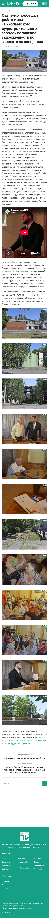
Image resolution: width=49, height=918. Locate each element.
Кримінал (6, 865)
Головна (4, 11)
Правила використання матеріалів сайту (16, 908)
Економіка (6, 862)
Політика (37, 858)
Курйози (5, 869)
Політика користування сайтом (13, 906)
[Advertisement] (24, 804)
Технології (38, 869)
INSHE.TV (12, 4)
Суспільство (39, 865)
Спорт (36, 862)
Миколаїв (22, 858)
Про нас (5, 888)
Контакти (5, 884)
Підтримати (30, 3)
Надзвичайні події (23, 863)
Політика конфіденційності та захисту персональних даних (23, 903)
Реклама (5, 881)
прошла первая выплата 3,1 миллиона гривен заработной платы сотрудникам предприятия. (24, 740)
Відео (11, 11)
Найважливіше (24, 868)
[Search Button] (44, 783)
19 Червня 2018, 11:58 (10, 46)
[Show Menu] (3, 3)
